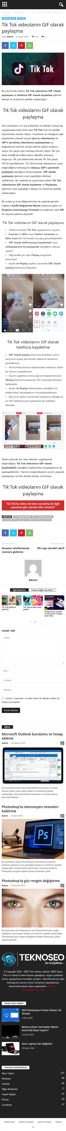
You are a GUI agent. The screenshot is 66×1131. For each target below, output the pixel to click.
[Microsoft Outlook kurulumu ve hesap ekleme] (33, 765)
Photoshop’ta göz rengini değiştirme (31, 881)
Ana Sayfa (6, 12)
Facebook (7, 1105)
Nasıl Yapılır (8, 1073)
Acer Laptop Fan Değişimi (37, 1043)
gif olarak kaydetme (43, 517)
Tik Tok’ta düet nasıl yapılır (32, 608)
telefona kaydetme (33, 520)
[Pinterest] (21, 45)
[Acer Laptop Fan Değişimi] (10, 1048)
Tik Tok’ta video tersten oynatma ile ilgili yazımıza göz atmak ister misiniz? (33, 505)
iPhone (5, 1099)
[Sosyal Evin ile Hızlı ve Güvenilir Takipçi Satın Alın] (54, 602)
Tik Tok (31, 12)
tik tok (47, 520)
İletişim (58, 1122)
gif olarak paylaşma (13, 520)
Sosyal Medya (19, 12)
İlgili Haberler (19, 590)
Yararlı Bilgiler (9, 1094)
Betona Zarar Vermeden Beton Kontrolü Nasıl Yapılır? (40, 1028)
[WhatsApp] (29, 45)
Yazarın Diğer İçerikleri (42, 590)
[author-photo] (33, 568)
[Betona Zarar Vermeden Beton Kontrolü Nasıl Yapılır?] (10, 1031)
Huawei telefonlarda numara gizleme (15, 550)
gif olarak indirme (22, 517)
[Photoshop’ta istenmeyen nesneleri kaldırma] (33, 839)
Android (6, 1084)
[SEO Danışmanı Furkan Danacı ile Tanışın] (10, 1015)
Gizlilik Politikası (26, 1122)
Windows (6, 1078)
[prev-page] (31, 621)
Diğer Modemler (10, 1089)
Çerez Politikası (44, 1122)
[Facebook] (5, 45)
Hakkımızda (9, 1122)
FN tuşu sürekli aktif (50, 548)
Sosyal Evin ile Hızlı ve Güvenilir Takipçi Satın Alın (53, 613)
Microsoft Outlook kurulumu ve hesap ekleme (32, 736)
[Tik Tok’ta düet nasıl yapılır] (33, 600)
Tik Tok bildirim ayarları (9, 608)
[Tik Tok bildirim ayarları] (11, 600)
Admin (10, 36)
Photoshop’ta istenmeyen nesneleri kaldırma (30, 809)
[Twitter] (13, 45)
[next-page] (35, 621)
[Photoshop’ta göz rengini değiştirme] (33, 908)
